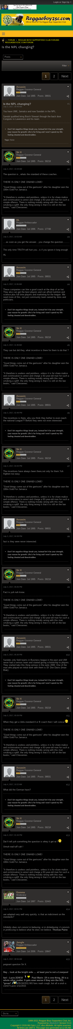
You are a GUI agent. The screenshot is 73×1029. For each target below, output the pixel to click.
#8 (68, 536)
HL (18, 220)
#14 (68, 909)
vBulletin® (54, 1023)
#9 (68, 587)
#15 (68, 959)
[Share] (67, 96)
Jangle (20, 942)
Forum (11, 40)
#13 (68, 835)
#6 (68, 413)
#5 (68, 345)
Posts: (41, 96)
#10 (68, 655)
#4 (68, 284)
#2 (68, 169)
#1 (68, 104)
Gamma (20, 892)
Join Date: (21, 96)
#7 (68, 466)
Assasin (21, 86)
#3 (68, 237)
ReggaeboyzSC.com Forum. (19, 42)
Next (64, 76)
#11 (68, 716)
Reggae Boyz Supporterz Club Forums (38, 40)
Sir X (19, 152)
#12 (68, 785)
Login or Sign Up (61, 2)
